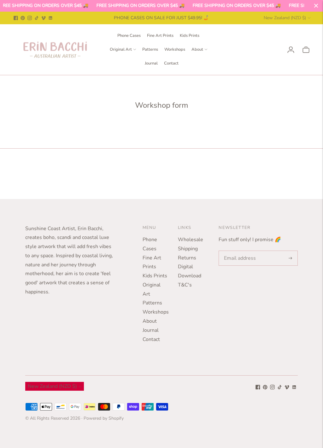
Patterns (150, 49)
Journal (151, 63)
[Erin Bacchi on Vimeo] (43, 18)
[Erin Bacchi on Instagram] (29, 18)
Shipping (188, 248)
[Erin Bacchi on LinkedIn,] (50, 18)
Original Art (121, 49)
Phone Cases (129, 35)
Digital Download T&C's (189, 275)
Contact (171, 63)
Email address (238, 251)
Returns (187, 257)
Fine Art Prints (160, 35)
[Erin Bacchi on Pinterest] (23, 18)
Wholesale (190, 239)
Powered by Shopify (104, 418)
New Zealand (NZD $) (285, 18)
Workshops (174, 49)
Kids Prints (189, 35)
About (197, 49)
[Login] (290, 50)
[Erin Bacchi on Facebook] (16, 18)
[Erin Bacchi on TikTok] (36, 18)
